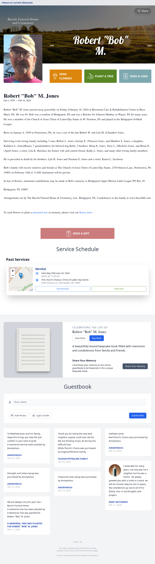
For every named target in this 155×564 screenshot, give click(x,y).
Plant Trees (119, 289)
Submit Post (138, 415)
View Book (80, 338)
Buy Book (96, 338)
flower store (85, 212)
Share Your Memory (135, 366)
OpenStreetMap (80, 555)
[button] (21, 276)
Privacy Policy (69, 550)
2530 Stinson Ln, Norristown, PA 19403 (60, 282)
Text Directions (62, 289)
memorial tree (40, 212)
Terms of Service (86, 550)
